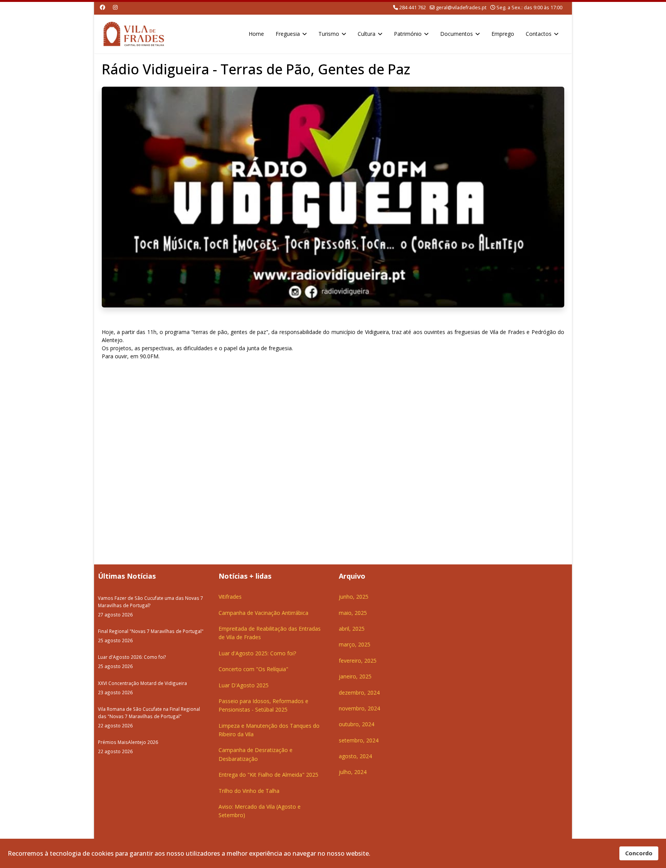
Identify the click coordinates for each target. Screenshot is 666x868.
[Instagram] (115, 7)
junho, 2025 (353, 596)
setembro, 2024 (358, 740)
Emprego (502, 33)
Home (256, 33)
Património (408, 33)
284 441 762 (412, 7)
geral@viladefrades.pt (461, 7)
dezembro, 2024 (359, 692)
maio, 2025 (353, 612)
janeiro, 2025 (355, 676)
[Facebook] (102, 7)
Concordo (639, 853)
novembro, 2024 (359, 708)
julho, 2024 (353, 772)
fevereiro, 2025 (358, 660)
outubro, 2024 (356, 724)
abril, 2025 (352, 628)
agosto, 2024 (355, 756)
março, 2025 (354, 644)
